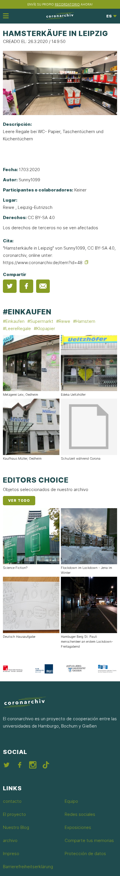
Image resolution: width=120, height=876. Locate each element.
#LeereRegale (17, 328)
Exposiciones (78, 827)
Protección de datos (85, 853)
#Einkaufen (27, 311)
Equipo (71, 801)
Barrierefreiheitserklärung (28, 866)
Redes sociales (80, 814)
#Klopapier (44, 328)
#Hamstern (84, 321)
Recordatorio (67, 4)
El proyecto (14, 814)
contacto (12, 801)
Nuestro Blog (16, 827)
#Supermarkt (40, 321)
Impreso (11, 853)
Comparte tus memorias (89, 840)
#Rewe (63, 321)
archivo (10, 840)
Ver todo (19, 500)
